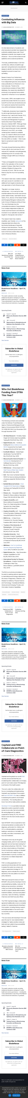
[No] (26, 1092)
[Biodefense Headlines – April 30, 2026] (14, 279)
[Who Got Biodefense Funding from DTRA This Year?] (14, 410)
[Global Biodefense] (14, 2)
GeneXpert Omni (6, 806)
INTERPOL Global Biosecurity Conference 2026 (14, 692)
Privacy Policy (17, 371)
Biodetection (5, 385)
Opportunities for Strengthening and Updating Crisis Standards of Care (16, 679)
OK (10, 1095)
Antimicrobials (15, 592)
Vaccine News (12, 238)
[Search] (25, 2)
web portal (18, 221)
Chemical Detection (13, 594)
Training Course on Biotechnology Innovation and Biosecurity (16, 685)
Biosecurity (5, 15)
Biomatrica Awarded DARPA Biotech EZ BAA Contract (7, 947)
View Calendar (5, 340)
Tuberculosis (16, 931)
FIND (23, 776)
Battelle (4, 594)
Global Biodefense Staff (8, 27)
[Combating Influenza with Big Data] (14, 37)
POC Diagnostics (6, 931)
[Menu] (3, 2)
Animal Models (6, 592)
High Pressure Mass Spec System (13, 470)
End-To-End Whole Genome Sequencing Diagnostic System (13, 547)
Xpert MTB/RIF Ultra (10, 795)
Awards (23, 592)
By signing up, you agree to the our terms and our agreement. (14, 371)
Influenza (4, 238)
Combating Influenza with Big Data (20, 611)
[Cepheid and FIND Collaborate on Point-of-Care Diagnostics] (14, 766)
